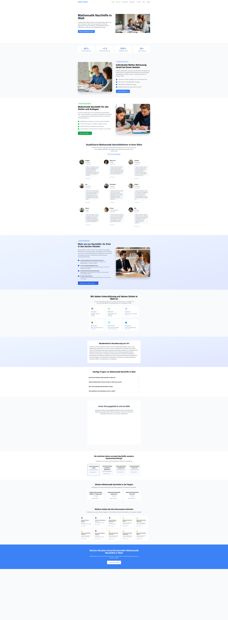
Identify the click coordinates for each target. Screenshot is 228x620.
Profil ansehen (87, 178)
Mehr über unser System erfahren (87, 283)
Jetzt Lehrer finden (122, 91)
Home (113, 1)
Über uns (118, 1)
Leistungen (132, 1)
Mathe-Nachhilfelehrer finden (86, 31)
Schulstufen (125, 1)
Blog (144, 1)
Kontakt (148, 1)
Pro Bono (138, 1)
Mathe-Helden (83, 2)
